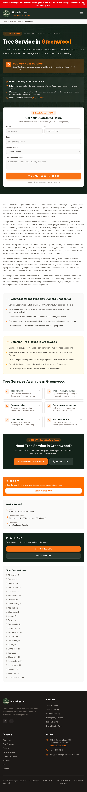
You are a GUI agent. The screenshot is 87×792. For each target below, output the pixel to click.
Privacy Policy (48, 780)
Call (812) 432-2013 (43, 549)
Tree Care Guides (10, 756)
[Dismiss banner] (84, 4)
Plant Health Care (54, 726)
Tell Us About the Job (14, 157)
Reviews (6, 760)
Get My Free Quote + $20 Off (45, 176)
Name (8, 127)
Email (8, 137)
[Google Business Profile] (11, 721)
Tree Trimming (52, 709)
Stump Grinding (53, 713)
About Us (7, 740)
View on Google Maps (58, 746)
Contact (6, 769)
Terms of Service (63, 780)
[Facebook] (5, 721)
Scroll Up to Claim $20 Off (32, 461)
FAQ (4, 764)
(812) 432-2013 (38, 98)
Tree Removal (52, 705)
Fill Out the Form (43, 556)
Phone (47, 127)
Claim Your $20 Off (43, 491)
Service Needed (12, 147)
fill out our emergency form (65, 3)
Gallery (6, 748)
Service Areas (15, 22)
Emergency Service (54, 718)
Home (5, 22)
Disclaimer (63, 783)
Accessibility (78, 780)
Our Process (8, 744)
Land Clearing (52, 722)
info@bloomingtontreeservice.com (64, 754)
